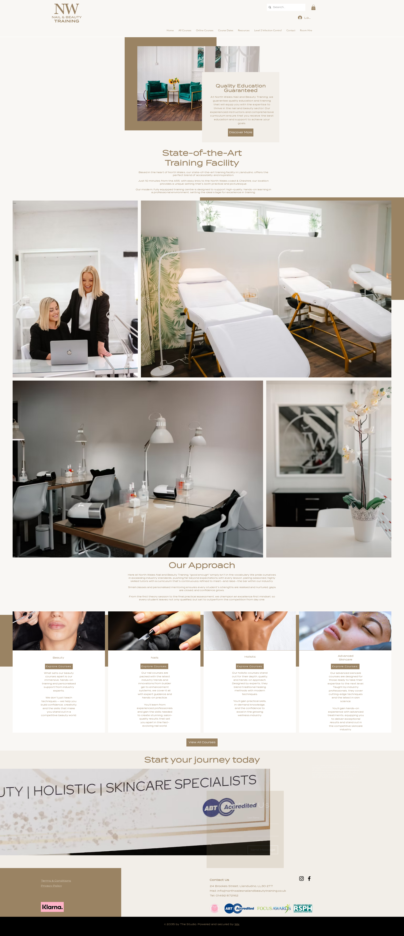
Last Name (253, 809)
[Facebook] (309, 878)
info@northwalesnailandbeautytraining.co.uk (251, 890)
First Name (218, 809)
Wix (237, 924)
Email (251, 822)
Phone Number (220, 822)
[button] (313, 7)
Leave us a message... (224, 834)
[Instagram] (301, 878)
